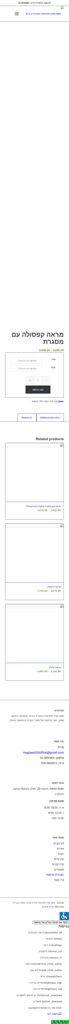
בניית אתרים (48, 906)
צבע (53, 367)
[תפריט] (17, 13)
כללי (41, 401)
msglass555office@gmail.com (43, 752)
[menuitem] (24, 13)
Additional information (50, 417)
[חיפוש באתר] (24, 13)
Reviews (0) (26, 417)
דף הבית (58, 843)
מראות (35, 401)
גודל (53, 359)
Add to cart (38, 389)
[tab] (50, 417)
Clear (61, 401)
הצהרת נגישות (55, 874)
